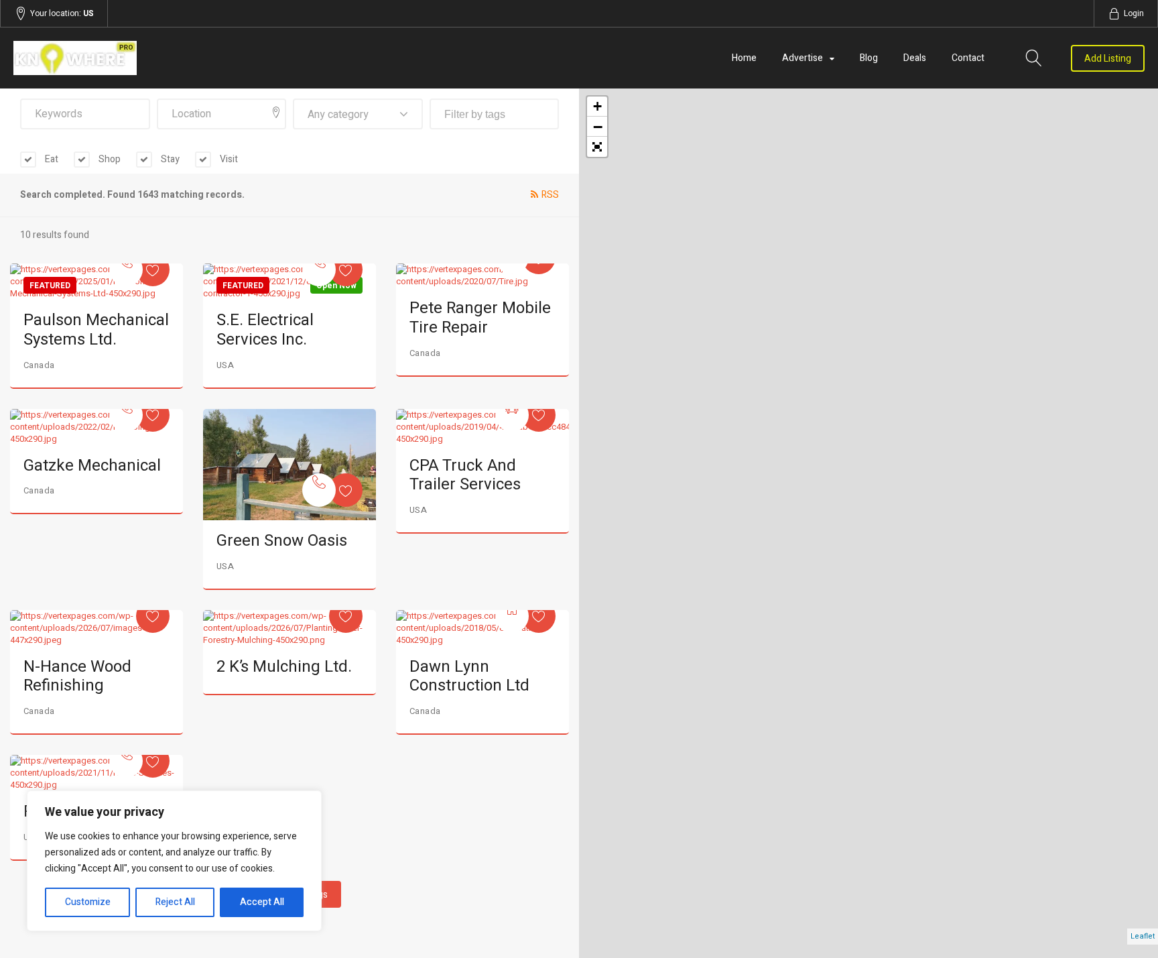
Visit (228, 159)
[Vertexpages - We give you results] (182, 58)
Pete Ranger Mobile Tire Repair (480, 317)
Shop (108, 159)
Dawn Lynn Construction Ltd (469, 676)
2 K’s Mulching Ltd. (284, 666)
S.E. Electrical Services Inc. (265, 329)
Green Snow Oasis (281, 540)
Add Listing (1107, 59)
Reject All (175, 902)
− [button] (597, 126)
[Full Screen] (597, 147)
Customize (88, 902)
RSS (550, 195)
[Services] (126, 269)
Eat (50, 159)
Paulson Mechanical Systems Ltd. (96, 329)
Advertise (802, 58)
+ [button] (597, 106)
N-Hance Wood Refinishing (77, 676)
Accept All (262, 902)
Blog (869, 58)
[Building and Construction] (512, 616)
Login (1134, 13)
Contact (968, 58)
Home (744, 58)
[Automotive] (512, 415)
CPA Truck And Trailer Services (465, 475)
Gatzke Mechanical (92, 465)
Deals (914, 58)
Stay (169, 159)
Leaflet (1143, 936)
